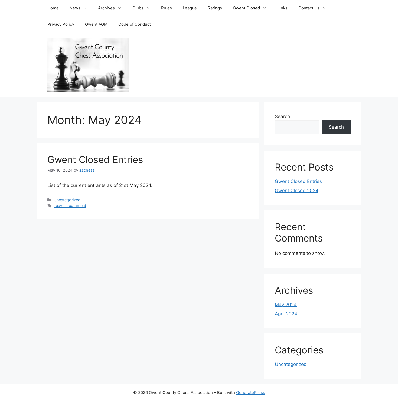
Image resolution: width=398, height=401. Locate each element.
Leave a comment (70, 205)
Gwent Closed (246, 8)
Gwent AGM (96, 24)
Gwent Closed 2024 (296, 190)
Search (282, 116)
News (75, 8)
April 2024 (286, 313)
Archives (106, 8)
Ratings (215, 8)
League (190, 8)
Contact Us (308, 8)
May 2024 (286, 304)
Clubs (137, 8)
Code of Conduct (134, 24)
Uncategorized (67, 200)
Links (283, 8)
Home (53, 8)
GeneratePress (250, 392)
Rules (166, 8)
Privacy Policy (60, 24)
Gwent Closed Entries (95, 159)
